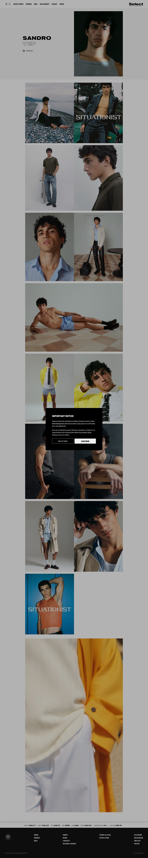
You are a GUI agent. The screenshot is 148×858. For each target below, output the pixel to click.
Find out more (63, 441)
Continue (85, 441)
